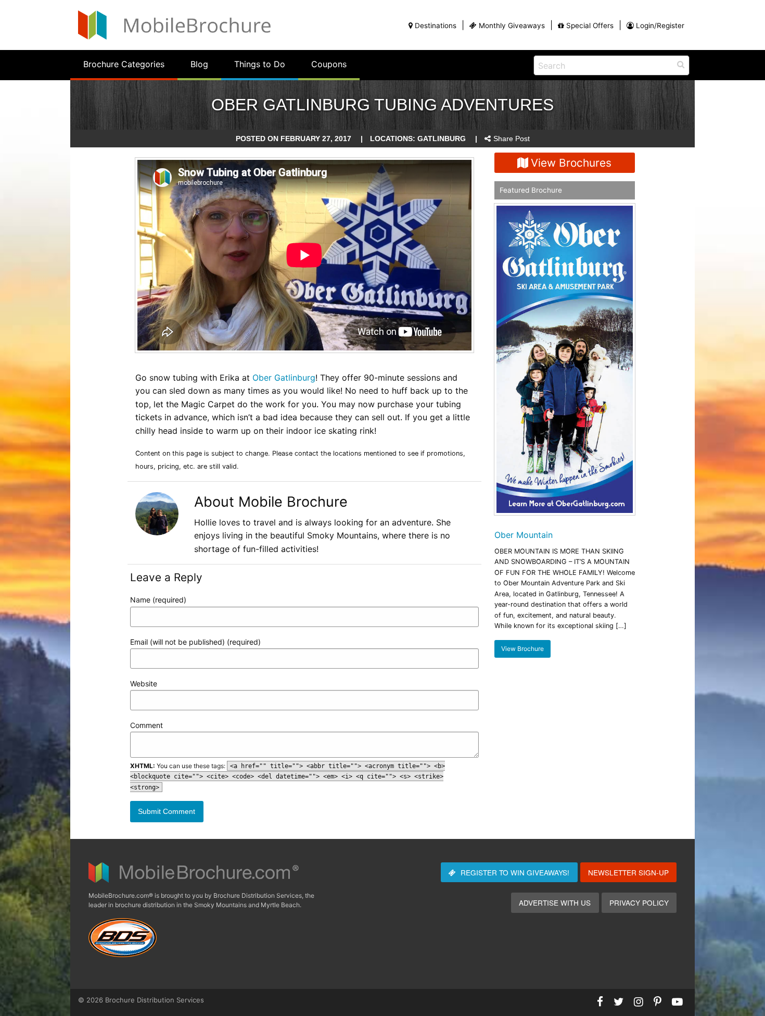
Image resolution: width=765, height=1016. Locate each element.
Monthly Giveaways (512, 25)
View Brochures (571, 162)
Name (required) (158, 599)
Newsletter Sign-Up (628, 872)
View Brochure (522, 649)
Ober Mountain (523, 535)
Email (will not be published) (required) (195, 641)
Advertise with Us (555, 902)
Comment (146, 725)
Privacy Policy (639, 902)
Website (143, 683)
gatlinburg (441, 139)
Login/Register (660, 25)
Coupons (329, 64)
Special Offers (590, 25)
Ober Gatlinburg (283, 377)
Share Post (511, 139)
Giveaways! (515, 872)
